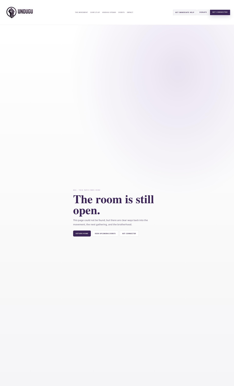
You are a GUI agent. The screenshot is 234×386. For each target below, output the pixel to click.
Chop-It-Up (95, 12)
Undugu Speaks (109, 12)
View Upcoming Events (105, 233)
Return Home (82, 233)
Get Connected (220, 12)
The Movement (81, 12)
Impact (130, 12)
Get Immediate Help (184, 12)
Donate (203, 12)
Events (121, 12)
